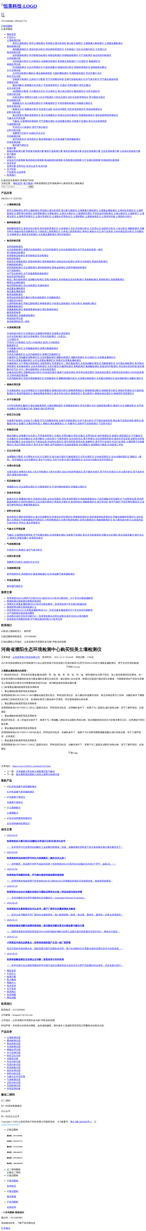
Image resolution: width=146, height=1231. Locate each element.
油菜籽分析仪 (109, 228)
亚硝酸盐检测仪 (36, 279)
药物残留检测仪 (70, 55)
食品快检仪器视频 (35, 160)
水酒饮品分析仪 (15, 300)
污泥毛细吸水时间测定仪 (110, 499)
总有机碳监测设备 (19, 375)
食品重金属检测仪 (16, 288)
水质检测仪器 (14, 58)
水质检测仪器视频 (72, 160)
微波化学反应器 (122, 438)
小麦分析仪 (122, 228)
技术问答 (42, 166)
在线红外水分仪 (37, 133)
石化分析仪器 (14, 88)
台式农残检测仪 (15, 249)
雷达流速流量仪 (126, 535)
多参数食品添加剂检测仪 (71, 279)
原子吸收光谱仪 (97, 97)
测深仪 (13, 538)
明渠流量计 (23, 538)
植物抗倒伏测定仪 (104, 393)
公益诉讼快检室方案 (130, 151)
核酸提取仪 (131, 405)
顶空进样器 (70, 441)
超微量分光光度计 (34, 85)
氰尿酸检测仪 (93, 366)
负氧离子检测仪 (21, 79)
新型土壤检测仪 (21, 43)
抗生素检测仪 (30, 267)
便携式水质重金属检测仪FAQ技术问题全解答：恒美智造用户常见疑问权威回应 (47, 604)
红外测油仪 (34, 61)
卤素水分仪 (18, 109)
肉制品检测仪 (55, 55)
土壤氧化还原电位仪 (62, 216)
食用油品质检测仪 (16, 297)
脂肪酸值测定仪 (21, 49)
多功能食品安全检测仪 (37, 255)
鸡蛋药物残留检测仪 (76, 267)
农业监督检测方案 (91, 151)
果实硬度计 (89, 393)
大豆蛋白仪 (101, 49)
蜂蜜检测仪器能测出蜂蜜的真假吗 (24, 601)
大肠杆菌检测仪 (61, 73)
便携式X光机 (31, 97)
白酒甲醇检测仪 (15, 303)
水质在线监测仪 (48, 369)
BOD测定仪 (91, 357)
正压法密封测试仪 (44, 502)
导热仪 (22, 523)
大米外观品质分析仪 (124, 231)
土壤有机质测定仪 (126, 210)
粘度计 (30, 444)
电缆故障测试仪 (94, 109)
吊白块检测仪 (30, 285)
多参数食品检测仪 (16, 255)
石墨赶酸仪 (73, 85)
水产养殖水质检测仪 (29, 363)
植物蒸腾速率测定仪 (43, 393)
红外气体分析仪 (91, 79)
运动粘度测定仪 (103, 456)
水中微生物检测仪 (125, 363)
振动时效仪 (77, 502)
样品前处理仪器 (15, 318)
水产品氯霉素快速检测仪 (35, 273)
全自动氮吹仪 (26, 438)
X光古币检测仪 (46, 97)
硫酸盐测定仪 (136, 378)
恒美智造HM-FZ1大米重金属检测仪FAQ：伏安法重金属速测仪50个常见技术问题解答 (50, 610)
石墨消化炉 (92, 435)
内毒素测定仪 (50, 103)
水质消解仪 (39, 438)
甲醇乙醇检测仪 (31, 303)
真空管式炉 (103, 502)
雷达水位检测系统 (97, 121)
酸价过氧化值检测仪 (36, 297)
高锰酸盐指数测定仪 (29, 357)
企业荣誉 (21, 172)
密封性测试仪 (28, 502)
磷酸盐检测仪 (63, 357)
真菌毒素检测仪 (15, 306)
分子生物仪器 (14, 70)
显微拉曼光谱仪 (20, 475)
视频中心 (11, 157)
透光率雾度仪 (33, 523)
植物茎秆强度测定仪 (123, 393)
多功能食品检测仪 (38, 55)
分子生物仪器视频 (91, 160)
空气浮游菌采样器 (55, 79)
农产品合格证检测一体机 (90, 249)
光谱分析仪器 (14, 94)
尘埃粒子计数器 (37, 79)
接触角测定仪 (90, 502)
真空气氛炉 (115, 502)
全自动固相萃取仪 (104, 438)
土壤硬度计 (134, 213)
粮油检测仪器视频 (53, 160)
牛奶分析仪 (77, 303)
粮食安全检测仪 (30, 234)
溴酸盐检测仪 (78, 357)
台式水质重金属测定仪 (44, 360)
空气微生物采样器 (109, 79)
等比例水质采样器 (128, 366)
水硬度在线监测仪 (120, 372)
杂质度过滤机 (45, 109)
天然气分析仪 (59, 459)
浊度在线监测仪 (103, 372)
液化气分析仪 (45, 459)
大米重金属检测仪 (47, 234)
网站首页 (11, 34)
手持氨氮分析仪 (15, 348)
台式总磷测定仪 (34, 354)
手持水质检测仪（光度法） (53, 336)
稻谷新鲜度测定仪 (55, 49)
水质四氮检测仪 (48, 357)
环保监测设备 (14, 142)
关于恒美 (11, 169)
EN (2, 13)
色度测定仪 (58, 363)
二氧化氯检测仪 (72, 363)
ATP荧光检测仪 (20, 73)
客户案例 (11, 154)
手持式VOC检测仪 (22, 127)
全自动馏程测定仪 (120, 456)
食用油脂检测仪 (15, 294)
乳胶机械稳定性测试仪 (32, 520)
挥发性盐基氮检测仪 (17, 261)
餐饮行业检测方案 (53, 151)
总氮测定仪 (13, 357)
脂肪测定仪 (125, 435)
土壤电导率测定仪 (26, 216)
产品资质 (11, 172)
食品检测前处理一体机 (18, 321)
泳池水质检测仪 (39, 366)
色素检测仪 (43, 285)
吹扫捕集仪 (85, 444)
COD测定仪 (82, 61)
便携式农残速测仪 (32, 249)
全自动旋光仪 (28, 441)
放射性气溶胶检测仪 (88, 423)
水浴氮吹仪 (13, 438)
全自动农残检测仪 (68, 249)
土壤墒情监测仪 (84, 213)
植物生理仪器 (14, 64)
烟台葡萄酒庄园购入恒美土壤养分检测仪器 (37, 774)
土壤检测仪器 (14, 40)
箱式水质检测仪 (31, 336)
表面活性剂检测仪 (109, 366)
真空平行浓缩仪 (103, 441)
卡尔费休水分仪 (37, 91)
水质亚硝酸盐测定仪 (91, 363)
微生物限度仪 (57, 423)
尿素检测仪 (105, 279)
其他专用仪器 (14, 106)
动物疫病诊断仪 (104, 405)
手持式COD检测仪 (16, 342)
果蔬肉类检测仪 (100, 261)
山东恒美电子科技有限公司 (26, 657)
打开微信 (5, 1228)
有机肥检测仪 (40, 213)
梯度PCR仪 (119, 405)
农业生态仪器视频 (16, 160)
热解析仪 (90, 441)
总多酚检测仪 (53, 297)
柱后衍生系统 (119, 441)
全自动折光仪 (76, 438)
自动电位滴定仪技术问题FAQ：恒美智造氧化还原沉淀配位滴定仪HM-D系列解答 (47, 616)
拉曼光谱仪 (18, 97)
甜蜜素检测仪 (117, 279)
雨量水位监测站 (110, 535)
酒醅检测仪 (134, 228)
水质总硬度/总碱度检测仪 (60, 366)
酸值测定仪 (80, 91)
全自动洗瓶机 (60, 109)
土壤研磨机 (79, 216)
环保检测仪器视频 (110, 160)
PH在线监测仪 (49, 372)
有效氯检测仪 (24, 366)
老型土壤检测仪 (37, 43)
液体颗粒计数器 (99, 444)
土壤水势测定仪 (43, 216)
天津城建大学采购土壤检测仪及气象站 (35, 771)
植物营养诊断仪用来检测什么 (21, 607)
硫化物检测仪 (122, 378)
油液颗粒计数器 (21, 91)
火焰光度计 (51, 438)
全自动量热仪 (31, 459)
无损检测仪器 (14, 136)
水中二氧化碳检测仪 (29, 369)
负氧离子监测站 (80, 121)
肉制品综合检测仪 (65, 261)
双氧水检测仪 (51, 279)
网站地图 (11, 997)
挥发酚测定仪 (51, 378)
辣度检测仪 (13, 315)
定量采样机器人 (34, 423)
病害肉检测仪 (35, 261)
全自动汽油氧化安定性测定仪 (98, 459)
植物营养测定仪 (82, 67)
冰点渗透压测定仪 (34, 103)
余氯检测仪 (13, 363)
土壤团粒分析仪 (124, 216)
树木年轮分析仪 (62, 393)
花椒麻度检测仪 (27, 315)
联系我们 (11, 175)
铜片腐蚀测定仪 (75, 459)
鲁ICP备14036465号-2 (81, 1121)
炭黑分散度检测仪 (70, 520)
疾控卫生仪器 (14, 76)
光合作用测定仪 (35, 67)
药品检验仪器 (14, 100)
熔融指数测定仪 (104, 520)
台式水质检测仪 (15, 336)
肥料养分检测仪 (25, 213)
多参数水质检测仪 (67, 61)
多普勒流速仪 (36, 538)
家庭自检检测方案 (16, 151)
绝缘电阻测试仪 (87, 115)
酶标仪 (32, 73)
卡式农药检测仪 (50, 249)
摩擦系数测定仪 (31, 505)
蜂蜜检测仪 (46, 303)
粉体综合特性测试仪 (68, 115)
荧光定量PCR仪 (94, 73)
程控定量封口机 (25, 408)
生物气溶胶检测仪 (73, 79)
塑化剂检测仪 (64, 234)
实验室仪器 (12, 82)
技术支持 (11, 163)
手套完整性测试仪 (130, 502)
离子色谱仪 (89, 438)
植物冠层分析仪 (66, 67)
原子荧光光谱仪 (108, 472)
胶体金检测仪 (59, 267)
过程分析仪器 (14, 130)
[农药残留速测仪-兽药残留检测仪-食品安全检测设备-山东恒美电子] (19, 6)
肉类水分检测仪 (83, 261)
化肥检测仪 (53, 213)
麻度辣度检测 (14, 312)
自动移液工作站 (115, 444)
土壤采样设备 (109, 216)
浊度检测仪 (46, 363)
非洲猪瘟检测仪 (77, 73)
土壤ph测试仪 (120, 213)
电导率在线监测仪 (85, 372)
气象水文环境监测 (16, 118)
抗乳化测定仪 (93, 91)
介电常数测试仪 (52, 520)
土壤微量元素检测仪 (93, 43)
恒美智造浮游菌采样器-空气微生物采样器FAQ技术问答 (34, 619)
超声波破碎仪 (57, 444)
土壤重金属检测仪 (113, 43)
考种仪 (86, 231)
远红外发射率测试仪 (78, 97)
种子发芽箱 (107, 231)
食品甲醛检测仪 (15, 285)
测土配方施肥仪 (75, 43)
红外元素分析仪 (124, 472)
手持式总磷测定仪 (16, 354)
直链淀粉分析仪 (37, 49)
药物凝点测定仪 (84, 103)
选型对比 (21, 166)
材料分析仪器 (14, 112)
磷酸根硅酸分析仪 (68, 378)
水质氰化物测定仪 (105, 378)
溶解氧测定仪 (109, 363)
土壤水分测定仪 (67, 213)
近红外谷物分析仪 (85, 49)
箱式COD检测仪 (51, 342)
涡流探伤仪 (32, 139)
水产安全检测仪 (15, 273)
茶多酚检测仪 (91, 279)
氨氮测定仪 (94, 61)
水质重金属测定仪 (106, 357)
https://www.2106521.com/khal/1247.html (32, 766)
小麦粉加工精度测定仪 (49, 231)
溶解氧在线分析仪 (32, 372)
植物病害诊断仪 (99, 67)
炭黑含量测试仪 (88, 520)
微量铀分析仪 (31, 109)
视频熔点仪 (18, 103)
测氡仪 (46, 423)
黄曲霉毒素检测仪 (32, 309)
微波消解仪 (18, 85)
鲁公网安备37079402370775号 (120, 1121)
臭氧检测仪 (80, 366)
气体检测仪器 (14, 124)
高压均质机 (20, 444)
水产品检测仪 (85, 55)
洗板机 (36, 408)
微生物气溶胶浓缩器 (123, 420)
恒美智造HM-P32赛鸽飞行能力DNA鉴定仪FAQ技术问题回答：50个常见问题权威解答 (50, 598)
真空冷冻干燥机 (42, 444)
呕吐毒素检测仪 (50, 309)
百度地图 (11, 994)
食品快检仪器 (14, 52)
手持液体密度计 (51, 85)
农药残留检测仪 (21, 55)
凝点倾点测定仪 (66, 91)
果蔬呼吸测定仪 (25, 393)
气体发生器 (41, 441)
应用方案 (11, 166)
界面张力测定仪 (62, 502)
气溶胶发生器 (130, 499)
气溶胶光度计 (105, 423)
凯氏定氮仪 (85, 85)
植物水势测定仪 (126, 390)
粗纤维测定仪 (105, 435)
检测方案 (11, 148)
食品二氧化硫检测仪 (17, 279)
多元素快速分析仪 (122, 520)
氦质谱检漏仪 (45, 139)
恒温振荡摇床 (71, 444)
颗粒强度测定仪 (32, 115)
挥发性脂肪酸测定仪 (33, 378)
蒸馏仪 (115, 435)
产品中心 (11, 37)
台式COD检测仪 (34, 342)
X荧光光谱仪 (60, 97)
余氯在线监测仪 (15, 372)
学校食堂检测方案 (35, 151)
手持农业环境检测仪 (102, 213)
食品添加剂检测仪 (102, 55)
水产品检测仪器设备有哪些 (20, 613)
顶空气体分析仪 (40, 127)
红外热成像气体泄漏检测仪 (66, 139)
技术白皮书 (32, 166)
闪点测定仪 (51, 91)
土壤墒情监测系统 (29, 121)
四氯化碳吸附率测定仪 (124, 517)
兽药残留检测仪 (15, 267)
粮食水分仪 (96, 231)
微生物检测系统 (44, 73)
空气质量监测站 (47, 121)
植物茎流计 (77, 393)
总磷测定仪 (12, 351)
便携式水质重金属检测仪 (68, 360)
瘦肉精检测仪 (49, 261)
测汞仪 (137, 420)
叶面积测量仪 (50, 67)
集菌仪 (22, 423)
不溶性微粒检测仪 (67, 103)
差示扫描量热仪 (49, 115)
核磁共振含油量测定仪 (26, 231)
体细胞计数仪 (89, 303)
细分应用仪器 (47, 408)
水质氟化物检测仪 (87, 378)
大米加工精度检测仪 (71, 231)
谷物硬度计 (16, 234)
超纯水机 (81, 441)
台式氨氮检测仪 (31, 348)
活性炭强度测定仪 (76, 109)
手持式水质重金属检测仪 (20, 360)
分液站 (63, 85)
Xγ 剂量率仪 (70, 423)
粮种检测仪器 (14, 46)
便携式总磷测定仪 (51, 354)
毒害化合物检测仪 (16, 282)
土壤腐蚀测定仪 (93, 216)
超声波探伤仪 (19, 139)
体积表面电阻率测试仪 (106, 115)
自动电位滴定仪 (55, 441)
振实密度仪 (18, 115)
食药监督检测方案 (72, 151)
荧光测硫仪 (18, 459)
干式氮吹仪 (137, 435)
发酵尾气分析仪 (21, 133)
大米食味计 (70, 49)
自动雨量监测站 (63, 121)
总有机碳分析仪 (21, 61)
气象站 (16, 121)
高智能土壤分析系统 (56, 43)
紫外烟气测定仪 (21, 145)
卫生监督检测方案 (110, 151)
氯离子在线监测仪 (66, 372)
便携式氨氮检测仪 (49, 348)
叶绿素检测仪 (19, 67)
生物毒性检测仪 (49, 61)
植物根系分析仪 (110, 390)
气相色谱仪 (63, 438)
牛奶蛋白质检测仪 (61, 303)
